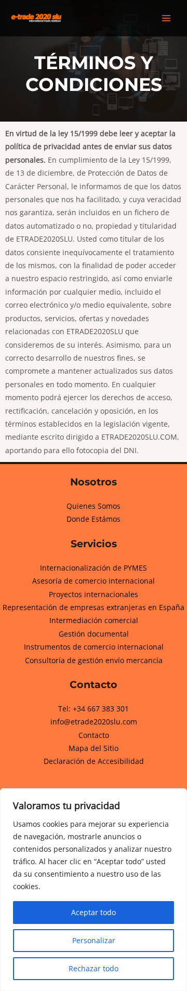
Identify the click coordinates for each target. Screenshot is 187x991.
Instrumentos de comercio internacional (94, 647)
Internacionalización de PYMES (93, 568)
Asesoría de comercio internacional (93, 581)
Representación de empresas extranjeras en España (93, 607)
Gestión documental (94, 634)
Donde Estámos (93, 519)
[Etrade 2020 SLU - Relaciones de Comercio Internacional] (36, 17)
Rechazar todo (93, 968)
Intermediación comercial (93, 620)
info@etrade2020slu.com (93, 721)
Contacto (93, 735)
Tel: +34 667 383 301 (93, 708)
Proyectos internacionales (93, 594)
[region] (93, 889)
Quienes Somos (93, 506)
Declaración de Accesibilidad (94, 761)
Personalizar (93, 940)
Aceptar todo (93, 912)
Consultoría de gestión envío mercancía (94, 660)
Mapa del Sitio (93, 748)
